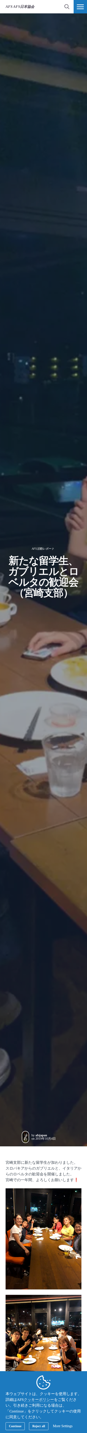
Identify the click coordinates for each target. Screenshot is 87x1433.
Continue (15, 1426)
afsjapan (41, 1135)
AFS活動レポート (43, 548)
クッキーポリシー (39, 1400)
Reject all (38, 1426)
